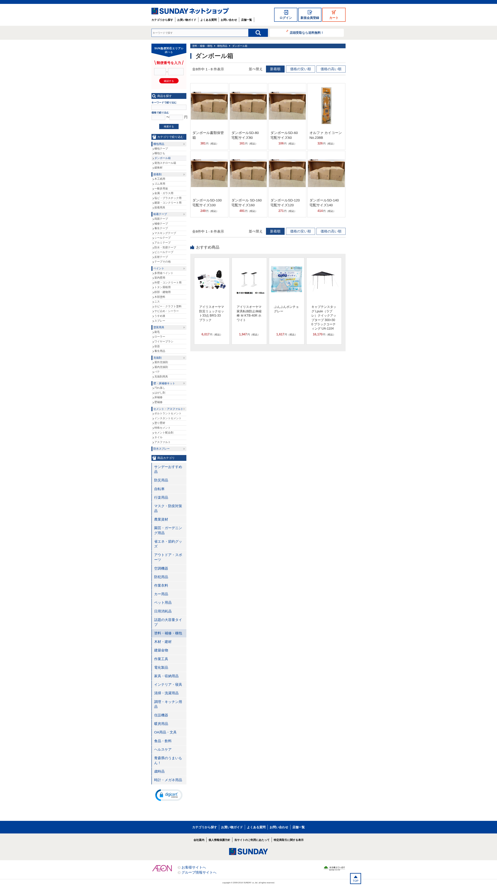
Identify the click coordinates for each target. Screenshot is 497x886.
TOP (355, 880)
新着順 (275, 69)
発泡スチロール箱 (165, 162)
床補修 (158, 397)
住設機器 (161, 715)
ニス (157, 301)
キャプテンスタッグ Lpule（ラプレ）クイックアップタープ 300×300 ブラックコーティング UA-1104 (323, 317)
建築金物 (161, 650)
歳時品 (159, 771)
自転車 (159, 489)
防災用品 (161, 480)
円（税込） (209, 143)
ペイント (158, 268)
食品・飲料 (163, 741)
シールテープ (162, 237)
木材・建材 (163, 642)
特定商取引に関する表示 (289, 839)
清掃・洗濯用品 (166, 693)
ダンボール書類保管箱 (208, 135)
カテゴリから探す (162, 19)
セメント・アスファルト (168, 408)
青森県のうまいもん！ (168, 760)
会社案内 (199, 839)
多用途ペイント (163, 273)
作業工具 (161, 659)
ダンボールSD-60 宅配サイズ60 (285, 135)
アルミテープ (162, 242)
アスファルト (162, 442)
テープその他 (162, 261)
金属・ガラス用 (163, 193)
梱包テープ (161, 148)
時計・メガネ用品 (168, 780)
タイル (158, 437)
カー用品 (161, 594)
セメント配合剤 (163, 432)
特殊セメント (162, 427)
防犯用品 (161, 577)
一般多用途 (161, 188)
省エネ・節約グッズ (168, 544)
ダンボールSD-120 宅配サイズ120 (286, 202)
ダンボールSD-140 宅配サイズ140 (325, 202)
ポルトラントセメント (168, 413)
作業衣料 (161, 585)
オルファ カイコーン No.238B (325, 135)
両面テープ (161, 218)
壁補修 (158, 402)
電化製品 (161, 667)
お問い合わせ (229, 19)
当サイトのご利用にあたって (252, 839)
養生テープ (161, 228)
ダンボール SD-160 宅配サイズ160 (246, 202)
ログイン (286, 17)
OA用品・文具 (165, 732)
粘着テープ (160, 214)
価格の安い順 (300, 69)
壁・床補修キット (164, 383)
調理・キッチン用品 (168, 704)
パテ (157, 371)
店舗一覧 (246, 19)
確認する (169, 80)
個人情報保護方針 (219, 839)
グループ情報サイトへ (199, 872)
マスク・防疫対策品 (168, 508)
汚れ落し (159, 387)
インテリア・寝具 (168, 685)
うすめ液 (159, 315)
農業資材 (161, 519)
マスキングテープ (165, 233)
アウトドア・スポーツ (168, 557)
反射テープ (161, 256)
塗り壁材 (159, 422)
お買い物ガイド (186, 19)
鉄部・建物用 (162, 292)
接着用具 (159, 207)
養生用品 (159, 350)
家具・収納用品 (166, 676)
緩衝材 (158, 167)
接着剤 (157, 174)
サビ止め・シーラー (166, 311)
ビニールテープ (163, 252)
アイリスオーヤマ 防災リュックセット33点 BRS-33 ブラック (211, 313)
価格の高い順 (331, 69)
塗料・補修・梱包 (202, 45)
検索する (169, 126)
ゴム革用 (159, 183)
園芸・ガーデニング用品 (168, 530)
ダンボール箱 (239, 45)
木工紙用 (159, 178)
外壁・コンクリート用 (168, 282)
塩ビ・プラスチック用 (168, 197)
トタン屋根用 (162, 287)
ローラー (159, 336)
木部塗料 (159, 296)
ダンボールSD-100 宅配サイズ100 (208, 202)
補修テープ (161, 223)
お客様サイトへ (194, 867)
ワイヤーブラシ (163, 341)
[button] (168, 794)
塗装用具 (158, 327)
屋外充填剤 (161, 362)
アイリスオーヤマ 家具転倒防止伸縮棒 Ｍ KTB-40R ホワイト (249, 313)
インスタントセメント (168, 418)
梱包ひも (159, 153)
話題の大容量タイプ (168, 622)
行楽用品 (161, 497)
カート (334, 17)
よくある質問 (208, 19)
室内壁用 (159, 277)
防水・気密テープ (165, 247)
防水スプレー (161, 448)
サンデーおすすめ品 (168, 469)
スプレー (159, 320)
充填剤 (157, 357)
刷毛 (157, 331)
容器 (157, 346)
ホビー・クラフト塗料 (168, 306)
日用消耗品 (163, 611)
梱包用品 (222, 45)
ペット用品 (163, 602)
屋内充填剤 (161, 367)
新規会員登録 (310, 17)
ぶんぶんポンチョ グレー (286, 309)
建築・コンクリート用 (168, 202)
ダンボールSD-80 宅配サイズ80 (246, 135)
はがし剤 (159, 392)
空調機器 (161, 568)
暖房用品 (161, 724)
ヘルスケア (163, 749)
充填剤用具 (161, 376)
